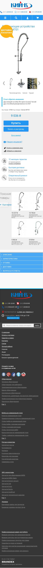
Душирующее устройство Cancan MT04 (35, 216)
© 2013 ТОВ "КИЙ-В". (8, 559)
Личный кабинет (7, 346)
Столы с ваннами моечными (11, 427)
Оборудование (6, 379)
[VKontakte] (4, 374)
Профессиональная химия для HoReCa (15, 532)
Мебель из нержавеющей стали (12, 413)
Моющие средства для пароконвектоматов (16, 535)
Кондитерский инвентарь (10, 459)
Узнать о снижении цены (14, 148)
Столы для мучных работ (10, 430)
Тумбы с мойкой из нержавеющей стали (15, 435)
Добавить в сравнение (13, 151)
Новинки (4, 349)
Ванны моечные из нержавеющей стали (15, 432)
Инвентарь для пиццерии (10, 456)
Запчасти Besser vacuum (10, 481)
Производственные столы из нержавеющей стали (18, 418)
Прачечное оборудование (10, 401)
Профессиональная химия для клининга (15, 551)
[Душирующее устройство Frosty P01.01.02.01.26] (36, 228)
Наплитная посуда (8, 445)
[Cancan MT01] (21, 83)
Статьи (4, 343)
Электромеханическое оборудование (14, 387)
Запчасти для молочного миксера (13, 495)
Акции (4, 352)
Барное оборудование (9, 390)
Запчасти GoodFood (8, 492)
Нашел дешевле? (14, 142)
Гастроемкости (6, 448)
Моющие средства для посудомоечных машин (17, 537)
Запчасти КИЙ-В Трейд (9, 478)
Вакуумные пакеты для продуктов (13, 504)
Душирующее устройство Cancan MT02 (18, 216)
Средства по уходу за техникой (12, 543)
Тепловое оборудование (10, 382)
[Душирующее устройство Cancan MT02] (19, 201)
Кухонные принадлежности (11, 453)
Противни (5, 450)
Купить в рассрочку (16, 129)
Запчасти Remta (7, 489)
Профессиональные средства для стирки (15, 540)
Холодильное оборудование (11, 393)
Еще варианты (5, 204)
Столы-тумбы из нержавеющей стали (14, 421)
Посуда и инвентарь (8, 442)
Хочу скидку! (16, 135)
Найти (37, 325)
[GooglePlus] (9, 374)
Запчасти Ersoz (7, 486)
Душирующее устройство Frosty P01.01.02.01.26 (35, 243)
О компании (6, 332)
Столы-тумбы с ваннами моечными (13, 424)
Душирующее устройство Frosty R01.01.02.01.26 (17, 243)
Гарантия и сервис (8, 338)
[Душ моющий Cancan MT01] (32, 83)
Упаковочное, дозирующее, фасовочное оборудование (20, 396)
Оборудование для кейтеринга (12, 384)
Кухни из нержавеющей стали (11, 416)
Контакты (5, 341)
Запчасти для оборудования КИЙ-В (13, 475)
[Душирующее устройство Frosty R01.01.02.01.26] (19, 228)
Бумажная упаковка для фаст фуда (13, 507)
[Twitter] (19, 374)
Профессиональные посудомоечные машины (17, 399)
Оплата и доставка (8, 335)
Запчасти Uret (6, 484)
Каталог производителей (10, 357)
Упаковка (5, 502)
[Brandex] (21, 562)
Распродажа (6, 355)
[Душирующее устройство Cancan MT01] (21, 53)
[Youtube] (23, 374)
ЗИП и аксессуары (8, 472)
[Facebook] (14, 374)
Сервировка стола (8, 462)
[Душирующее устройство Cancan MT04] (36, 201)
